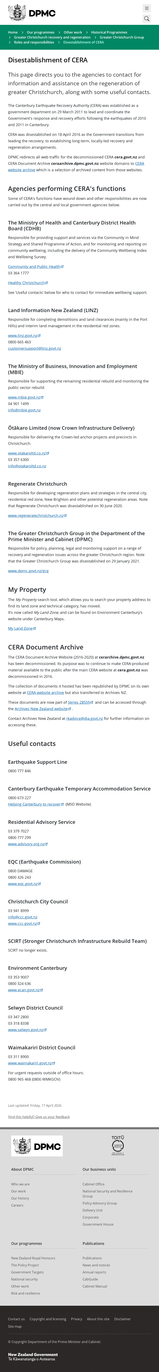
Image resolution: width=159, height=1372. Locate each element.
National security (24, 1279)
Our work (18, 1191)
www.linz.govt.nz (22, 335)
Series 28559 (79, 702)
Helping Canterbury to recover (34, 804)
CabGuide (90, 1279)
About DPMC (22, 1169)
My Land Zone (20, 628)
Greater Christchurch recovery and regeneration (52, 37)
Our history (20, 1198)
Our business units (99, 1169)
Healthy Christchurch (26, 282)
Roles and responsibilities (34, 42)
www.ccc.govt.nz (22, 923)
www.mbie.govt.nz (24, 397)
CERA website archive (45, 692)
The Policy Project (25, 1265)
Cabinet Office (94, 1184)
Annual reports (94, 1272)
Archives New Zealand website (41, 708)
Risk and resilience (25, 1293)
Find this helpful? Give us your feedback (39, 1117)
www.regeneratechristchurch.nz (35, 515)
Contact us (16, 1319)
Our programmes (40, 32)
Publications (93, 1243)
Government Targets (27, 1272)
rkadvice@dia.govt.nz (84, 718)
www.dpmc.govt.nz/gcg (28, 570)
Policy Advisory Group (100, 1203)
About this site (98, 1319)
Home (13, 32)
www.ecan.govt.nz (24, 989)
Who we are (20, 1184)
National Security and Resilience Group (107, 1193)
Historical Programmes (109, 32)
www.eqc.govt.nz (22, 883)
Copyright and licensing (48, 1319)
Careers (17, 1205)
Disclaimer (122, 1319)
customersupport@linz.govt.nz (34, 348)
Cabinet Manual (95, 1286)
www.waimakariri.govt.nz (30, 1063)
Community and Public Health (34, 266)
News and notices (96, 1265)
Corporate (91, 1217)
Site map (15, 1326)
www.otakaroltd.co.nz (27, 453)
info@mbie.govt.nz (24, 410)
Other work (73, 32)
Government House (98, 1224)
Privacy (76, 1319)
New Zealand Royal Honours (33, 1258)
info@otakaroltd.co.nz (27, 465)
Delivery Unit (93, 1210)
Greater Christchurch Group (122, 37)
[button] (147, 18)
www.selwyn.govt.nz (25, 1029)
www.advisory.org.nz (26, 843)
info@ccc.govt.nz (22, 917)
